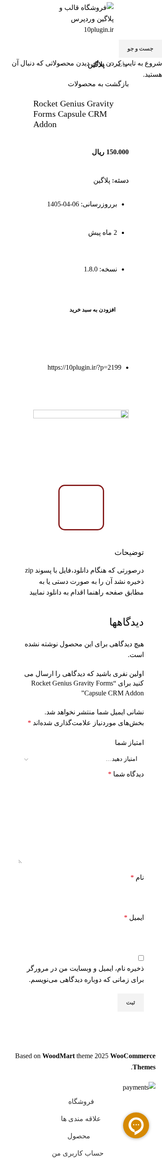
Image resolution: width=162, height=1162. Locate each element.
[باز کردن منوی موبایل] (152, 18)
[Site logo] (81, 18)
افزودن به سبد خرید (93, 309)
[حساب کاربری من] (10, 18)
